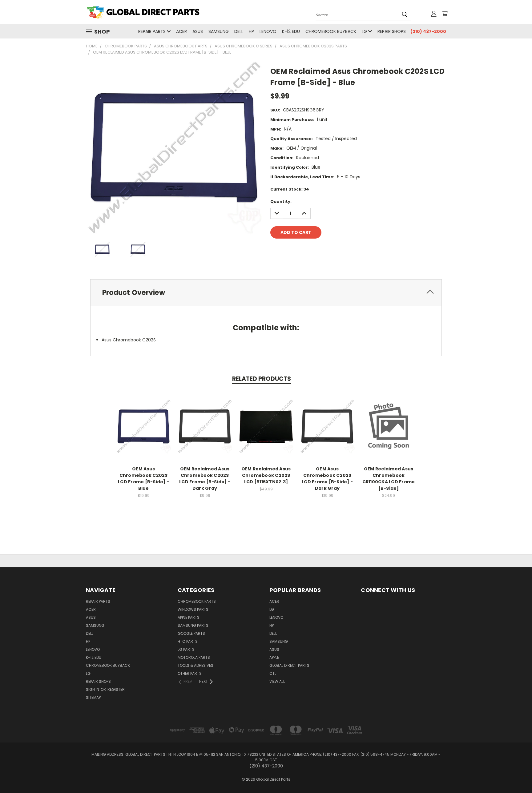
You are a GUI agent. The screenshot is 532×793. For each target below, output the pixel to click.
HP (251, 31)
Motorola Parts (194, 657)
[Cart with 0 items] (444, 13)
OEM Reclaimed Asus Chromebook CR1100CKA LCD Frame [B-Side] (388, 478)
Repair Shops (391, 31)
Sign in (93, 689)
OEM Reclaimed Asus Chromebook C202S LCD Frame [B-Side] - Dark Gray (204, 478)
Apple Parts (189, 617)
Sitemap (93, 697)
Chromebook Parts (197, 601)
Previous (515, 773)
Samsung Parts (193, 625)
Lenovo (268, 31)
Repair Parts (152, 31)
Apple (274, 657)
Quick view (143, 419)
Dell (238, 31)
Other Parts (190, 673)
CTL (272, 673)
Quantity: (281, 201)
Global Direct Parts (289, 665)
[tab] (266, 292)
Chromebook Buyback (330, 31)
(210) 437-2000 (428, 31)
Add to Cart (143, 431)
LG (365, 31)
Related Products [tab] (261, 379)
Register (116, 689)
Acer (181, 31)
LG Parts (186, 649)
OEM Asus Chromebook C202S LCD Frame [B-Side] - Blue (143, 478)
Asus (197, 31)
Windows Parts (193, 609)
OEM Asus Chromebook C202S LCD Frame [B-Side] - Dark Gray (327, 478)
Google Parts (191, 633)
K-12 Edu (291, 31)
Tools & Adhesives (195, 665)
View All (277, 681)
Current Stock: (289, 189)
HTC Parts (188, 641)
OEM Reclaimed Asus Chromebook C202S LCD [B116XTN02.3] (266, 475)
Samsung (218, 31)
